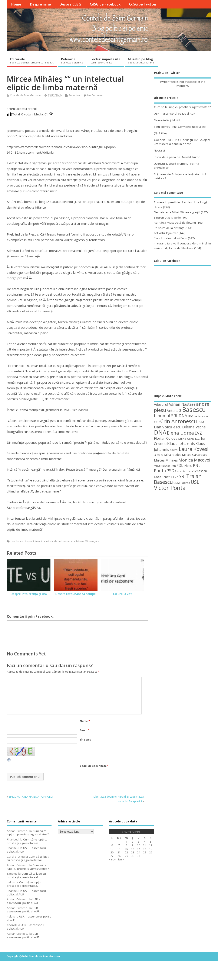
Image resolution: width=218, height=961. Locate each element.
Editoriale (32, 60)
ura (97, 541)
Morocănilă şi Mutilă (167, 120)
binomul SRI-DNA (170, 415)
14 (119, 849)
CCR (157, 422)
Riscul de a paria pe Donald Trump (177, 157)
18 (144, 849)
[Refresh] (9, 761)
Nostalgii (159, 150)
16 (132, 849)
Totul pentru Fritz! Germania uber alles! (180, 127)
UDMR (177, 483)
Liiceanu (159, 454)
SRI (182, 476)
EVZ (198, 433)
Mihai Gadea (172, 455)
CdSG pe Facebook (105, 4)
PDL (179, 465)
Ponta (160, 470)
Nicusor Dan (168, 466)
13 (111, 849)
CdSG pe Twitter (143, 4)
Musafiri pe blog (141, 60)
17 (138, 849)
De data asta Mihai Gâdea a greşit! (177, 212)
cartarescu (201, 416)
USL (195, 482)
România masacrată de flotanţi (175, 222)
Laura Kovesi (193, 449)
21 (119, 852)
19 (150, 849)
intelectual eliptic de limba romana (54, 541)
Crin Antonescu (178, 421)
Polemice (72, 60)
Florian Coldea (165, 438)
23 (132, 852)
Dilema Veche (194, 426)
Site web (85, 739)
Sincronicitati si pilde (167, 217)
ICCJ (197, 439)
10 (138, 845)
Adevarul (161, 404)
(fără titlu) (160, 133)
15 (126, 849)
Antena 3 (174, 410)
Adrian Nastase (182, 404)
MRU (157, 466)
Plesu (188, 465)
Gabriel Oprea (186, 438)
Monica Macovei (194, 460)
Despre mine (40, 4)
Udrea (186, 483)
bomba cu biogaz (21, 541)
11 (144, 845)
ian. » (121, 859)
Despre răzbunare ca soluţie (75, 594)
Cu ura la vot (122, 594)
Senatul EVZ (170, 477)
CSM (201, 422)
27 (111, 856)
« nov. (112, 859)
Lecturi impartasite (105, 60)
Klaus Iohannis (181, 443)
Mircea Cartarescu (194, 455)
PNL (196, 465)
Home (16, 4)
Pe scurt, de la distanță (169, 228)
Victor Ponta (169, 488)
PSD (170, 470)
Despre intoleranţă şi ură (29, 594)
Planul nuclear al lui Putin (170, 238)
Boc (190, 416)
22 (126, 852)
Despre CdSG (70, 4)
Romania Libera (184, 471)
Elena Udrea (180, 432)
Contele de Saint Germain (25, 95)
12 (150, 845)
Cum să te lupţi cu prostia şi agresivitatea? (182, 107)
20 (111, 852)
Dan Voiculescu (168, 426)
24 (138, 852)
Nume (85, 721)
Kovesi (174, 450)
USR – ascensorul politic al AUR (174, 113)
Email (84, 730)
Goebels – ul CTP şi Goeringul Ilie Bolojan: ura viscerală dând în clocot (182, 142)
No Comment (95, 95)
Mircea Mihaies (85, 541)
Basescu (194, 409)
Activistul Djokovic (166, 233)
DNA (160, 432)
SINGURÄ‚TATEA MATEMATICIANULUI (31, 796)
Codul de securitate (93, 766)
